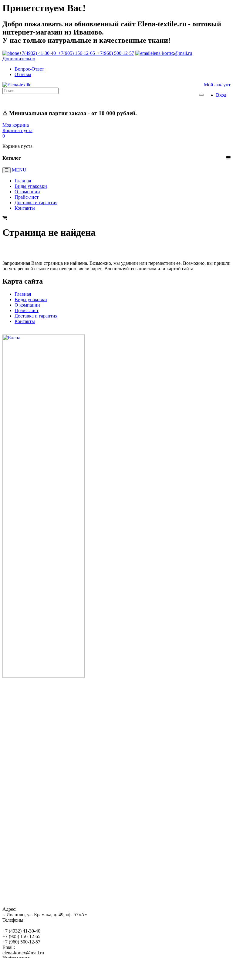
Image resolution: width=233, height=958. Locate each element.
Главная (23, 180)
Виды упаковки (31, 186)
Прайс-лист (27, 197)
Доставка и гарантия (36, 202)
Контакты (25, 208)
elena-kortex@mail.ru (171, 53)
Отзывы (23, 74)
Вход (221, 95)
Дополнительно (18, 58)
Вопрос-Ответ (29, 69)
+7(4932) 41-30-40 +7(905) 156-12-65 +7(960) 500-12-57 (76, 53)
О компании (27, 191)
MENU (19, 169)
